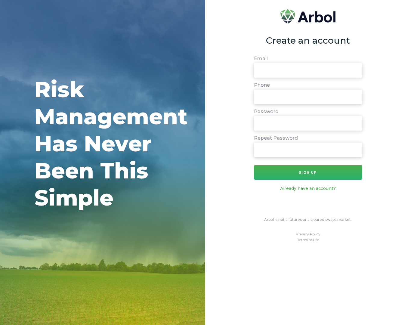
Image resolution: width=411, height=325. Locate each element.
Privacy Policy (308, 234)
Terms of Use (308, 239)
